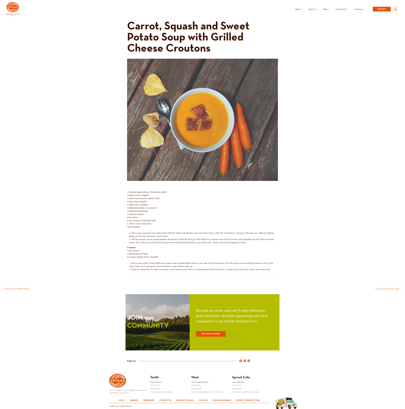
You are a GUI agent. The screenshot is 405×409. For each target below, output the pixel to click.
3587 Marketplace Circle (199, 382)
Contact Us (165, 400)
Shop (325, 9)
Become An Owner (211, 334)
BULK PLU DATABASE (222, 400)
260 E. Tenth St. (156, 382)
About (298, 9)
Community (341, 9)
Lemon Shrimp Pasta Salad (387, 289)
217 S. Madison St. (238, 382)
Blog (121, 400)
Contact (381, 9)
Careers (134, 400)
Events (312, 9)
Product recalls (185, 400)
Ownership (148, 400)
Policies (203, 400)
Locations (358, 9)
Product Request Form (248, 400)
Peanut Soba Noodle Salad (17, 289)
